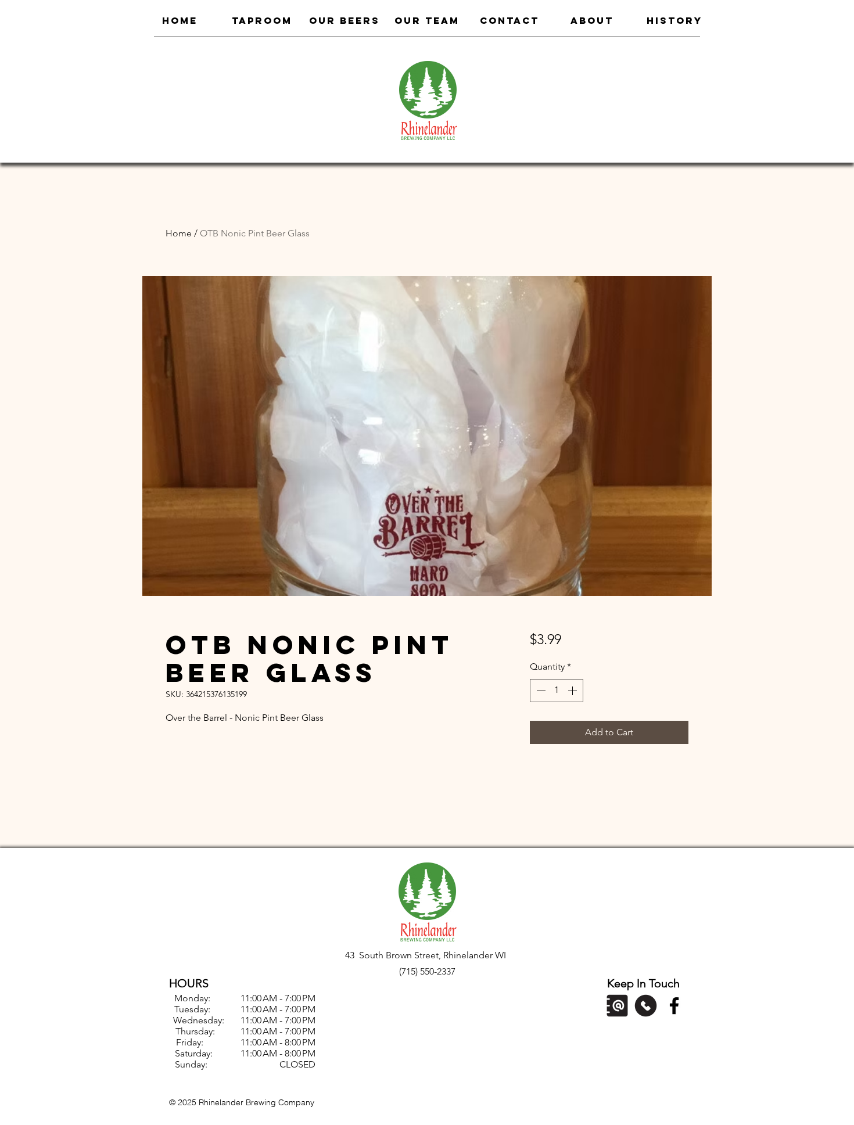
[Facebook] (674, 1005)
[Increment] (573, 691)
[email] (617, 1005)
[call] (645, 1005)
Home (179, 233)
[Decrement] (540, 691)
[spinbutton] (556, 691)
